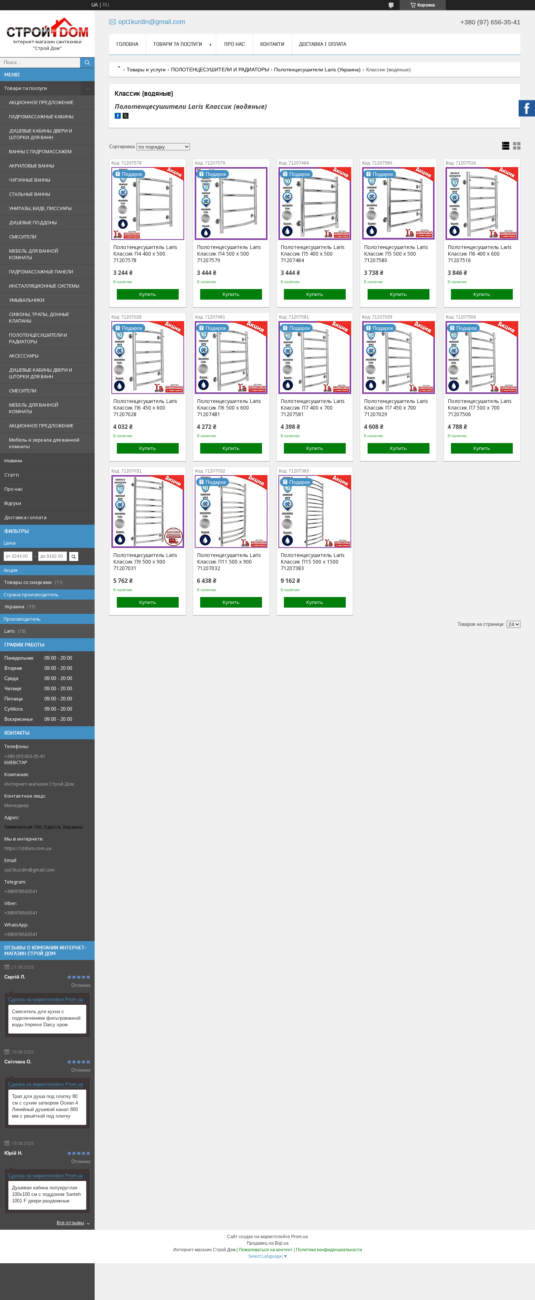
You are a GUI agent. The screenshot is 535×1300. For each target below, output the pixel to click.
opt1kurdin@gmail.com (29, 869)
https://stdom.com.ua (27, 848)
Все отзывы (70, 1222)
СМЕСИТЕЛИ (22, 236)
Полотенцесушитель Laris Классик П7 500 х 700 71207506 (480, 408)
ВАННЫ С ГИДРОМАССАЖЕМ (40, 151)
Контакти (272, 44)
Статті (11, 474)
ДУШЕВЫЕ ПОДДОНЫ (33, 222)
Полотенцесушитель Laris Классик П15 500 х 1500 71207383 (313, 562)
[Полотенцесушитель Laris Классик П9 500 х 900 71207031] (148, 511)
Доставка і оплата (25, 517)
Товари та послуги (25, 88)
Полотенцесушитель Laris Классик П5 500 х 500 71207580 (396, 254)
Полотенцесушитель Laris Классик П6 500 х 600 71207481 (229, 408)
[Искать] (87, 62)
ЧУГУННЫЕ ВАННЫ (29, 180)
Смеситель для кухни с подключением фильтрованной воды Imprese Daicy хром (46, 1018)
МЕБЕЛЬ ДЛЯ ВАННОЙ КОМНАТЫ (33, 254)
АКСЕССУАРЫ (24, 355)
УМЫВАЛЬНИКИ (26, 300)
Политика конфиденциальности (329, 1249)
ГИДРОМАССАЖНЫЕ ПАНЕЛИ (41, 271)
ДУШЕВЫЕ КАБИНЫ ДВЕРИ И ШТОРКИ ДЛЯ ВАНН (40, 134)
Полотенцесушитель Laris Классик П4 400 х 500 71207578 (145, 254)
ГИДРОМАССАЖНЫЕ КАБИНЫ (41, 116)
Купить (147, 294)
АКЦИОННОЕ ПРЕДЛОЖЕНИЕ (41, 102)
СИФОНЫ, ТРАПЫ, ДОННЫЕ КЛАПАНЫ (39, 317)
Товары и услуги (146, 69)
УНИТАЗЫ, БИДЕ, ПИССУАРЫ (40, 208)
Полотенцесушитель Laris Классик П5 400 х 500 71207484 (313, 254)
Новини (13, 460)
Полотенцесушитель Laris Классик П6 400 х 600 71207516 (480, 254)
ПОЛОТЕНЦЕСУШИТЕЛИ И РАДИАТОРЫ (38, 338)
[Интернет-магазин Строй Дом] (47, 27)
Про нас (13, 489)
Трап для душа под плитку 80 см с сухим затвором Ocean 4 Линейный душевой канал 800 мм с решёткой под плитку (45, 1106)
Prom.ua (299, 1236)
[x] (125, 117)
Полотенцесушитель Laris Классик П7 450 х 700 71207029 (396, 408)
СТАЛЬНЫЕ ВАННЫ (29, 194)
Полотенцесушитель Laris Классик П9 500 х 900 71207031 (145, 562)
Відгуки (12, 503)
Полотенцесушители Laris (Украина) (317, 69)
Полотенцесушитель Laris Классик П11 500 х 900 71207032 (229, 562)
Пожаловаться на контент (266, 1249)
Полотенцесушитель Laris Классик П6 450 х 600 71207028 (145, 408)
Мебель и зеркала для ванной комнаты (44, 443)
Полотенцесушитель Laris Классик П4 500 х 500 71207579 (229, 254)
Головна (127, 44)
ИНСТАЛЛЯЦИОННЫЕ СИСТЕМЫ (44, 285)
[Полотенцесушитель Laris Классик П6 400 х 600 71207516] (482, 203)
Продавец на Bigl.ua (268, 1243)
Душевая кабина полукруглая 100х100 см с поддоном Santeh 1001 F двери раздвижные (46, 1194)
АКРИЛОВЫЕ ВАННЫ (31, 165)
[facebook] (118, 117)
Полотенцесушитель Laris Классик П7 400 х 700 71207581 (313, 408)
